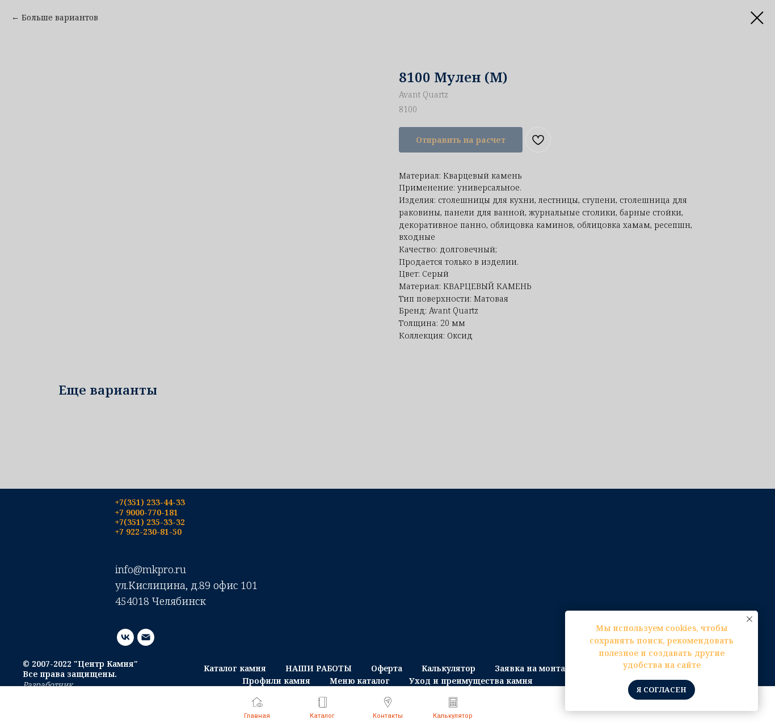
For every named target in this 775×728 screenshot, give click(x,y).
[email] (145, 637)
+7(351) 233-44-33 (150, 502)
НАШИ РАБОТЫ (318, 668)
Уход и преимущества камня (471, 680)
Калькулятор (448, 668)
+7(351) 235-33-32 (150, 522)
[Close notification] (749, 619)
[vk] (125, 637)
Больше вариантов (60, 17)
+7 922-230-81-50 (148, 531)
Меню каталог (360, 680)
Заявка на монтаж (533, 668)
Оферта (386, 668)
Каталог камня (235, 668)
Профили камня (276, 680)
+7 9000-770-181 (146, 512)
